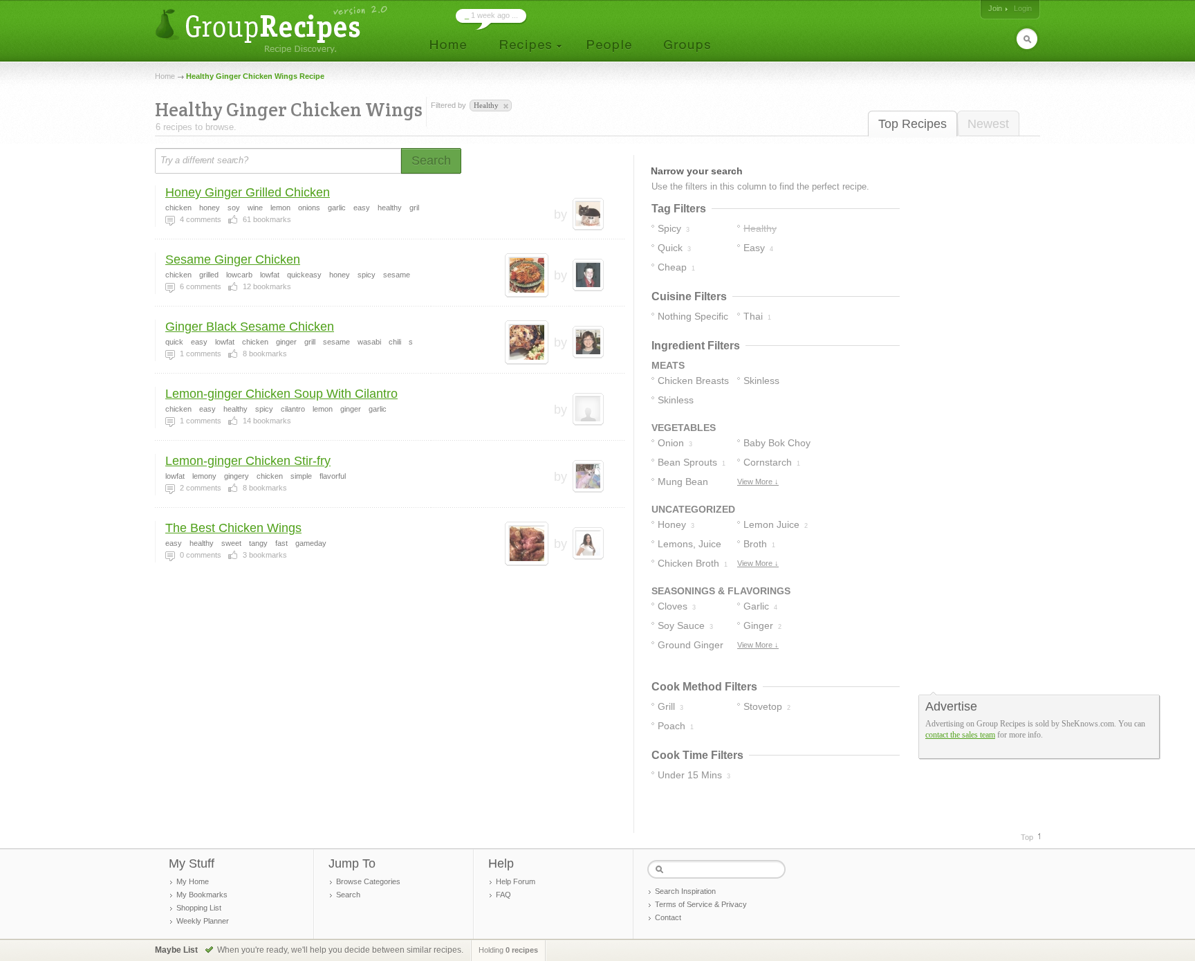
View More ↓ (758, 481)
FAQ (503, 894)
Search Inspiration (685, 891)
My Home (192, 881)
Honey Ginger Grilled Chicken (247, 192)
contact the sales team (960, 735)
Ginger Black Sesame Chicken (249, 326)
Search (348, 894)
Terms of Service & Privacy (701, 904)
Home (165, 76)
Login (1023, 8)
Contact (668, 917)
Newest (988, 124)
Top (1027, 837)
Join (995, 8)
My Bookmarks (202, 894)
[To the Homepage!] (273, 29)
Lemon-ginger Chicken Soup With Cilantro (281, 394)
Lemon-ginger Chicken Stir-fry (248, 461)
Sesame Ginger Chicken (232, 259)
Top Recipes (912, 124)
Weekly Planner (202, 921)
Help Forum (515, 881)
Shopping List (198, 908)
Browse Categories (368, 881)
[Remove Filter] (505, 106)
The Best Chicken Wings (233, 528)
